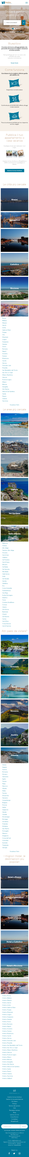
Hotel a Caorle (6, 1036)
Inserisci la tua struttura (14, 1097)
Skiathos (4, 597)
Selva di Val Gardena (8, 391)
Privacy (14, 1103)
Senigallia (5, 387)
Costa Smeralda (7, 588)
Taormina (5, 401)
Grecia (4, 765)
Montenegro (6, 817)
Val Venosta (5, 569)
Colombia (5, 840)
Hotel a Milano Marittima (9, 1050)
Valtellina (5, 583)
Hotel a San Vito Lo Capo (10, 1047)
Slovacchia (5, 795)
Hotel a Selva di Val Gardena (10, 1066)
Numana (5, 349)
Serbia (4, 807)
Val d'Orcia (5, 609)
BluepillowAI (14, 1121)
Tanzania (5, 798)
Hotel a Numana (7, 1024)
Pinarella (4, 368)
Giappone (5, 810)
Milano (4, 382)
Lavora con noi (14, 1115)
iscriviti (24, 1126)
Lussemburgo (6, 800)
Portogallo (5, 831)
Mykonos (5, 543)
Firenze (4, 356)
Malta (4, 791)
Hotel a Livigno (6, 1014)
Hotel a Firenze (6, 1031)
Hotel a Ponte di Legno (9, 1055)
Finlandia (5, 824)
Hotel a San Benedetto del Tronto (12, 1045)
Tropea (4, 332)
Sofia (3, 576)
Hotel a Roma (6, 995)
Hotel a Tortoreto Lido (9, 1040)
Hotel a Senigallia (7, 1062)
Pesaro (4, 396)
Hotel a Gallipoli (7, 1078)
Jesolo (4, 325)
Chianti (4, 614)
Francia (4, 769)
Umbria (4, 545)
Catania (4, 398)
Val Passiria (5, 616)
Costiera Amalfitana (8, 602)
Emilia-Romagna (7, 595)
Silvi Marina (5, 389)
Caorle (4, 361)
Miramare (5, 337)
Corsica (4, 605)
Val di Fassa (5, 562)
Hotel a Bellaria (6, 998)
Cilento (4, 607)
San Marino (5, 828)
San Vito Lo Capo (7, 372)
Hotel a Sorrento (7, 1029)
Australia (4, 843)
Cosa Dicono (14, 1117)
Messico (4, 833)
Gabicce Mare (6, 330)
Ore (3, 335)
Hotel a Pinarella (7, 1043)
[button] (9, 1153)
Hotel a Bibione (7, 1059)
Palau (4, 784)
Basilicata (5, 612)
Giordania (5, 821)
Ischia (4, 327)
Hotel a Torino (6, 1021)
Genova (4, 377)
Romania (5, 772)
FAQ (14, 1108)
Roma (4, 318)
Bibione (4, 384)
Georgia (4, 847)
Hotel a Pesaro (6, 1071)
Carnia (4, 619)
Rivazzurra (5, 358)
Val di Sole (5, 555)
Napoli (4, 351)
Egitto (4, 779)
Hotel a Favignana (7, 1017)
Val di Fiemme (6, 626)
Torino (4, 346)
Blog (14, 1112)
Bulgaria (4, 802)
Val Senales (5, 579)
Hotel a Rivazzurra (7, 1033)
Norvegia (5, 819)
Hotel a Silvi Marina (8, 1064)
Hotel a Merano (7, 1000)
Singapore (5, 836)
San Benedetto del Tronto (10, 370)
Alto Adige (5, 548)
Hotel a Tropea (6, 1010)
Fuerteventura (6, 590)
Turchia (4, 793)
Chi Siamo (14, 1101)
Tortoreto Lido (6, 365)
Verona (4, 363)
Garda (4, 394)
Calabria (4, 557)
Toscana (4, 553)
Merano (4, 323)
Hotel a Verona (6, 1038)
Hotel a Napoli (6, 1026)
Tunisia (4, 781)
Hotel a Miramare (7, 1012)
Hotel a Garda (6, 1069)
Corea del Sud (6, 838)
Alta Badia (5, 571)
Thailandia (5, 845)
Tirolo (4, 600)
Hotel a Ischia (6, 1005)
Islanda (4, 788)
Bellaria (4, 320)
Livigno (4, 339)
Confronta (8, 28)
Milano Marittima (7, 375)
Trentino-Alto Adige (8, 550)
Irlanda (4, 812)
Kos (3, 586)
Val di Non (5, 621)
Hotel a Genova (7, 1052)
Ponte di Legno (7, 379)
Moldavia (5, 826)
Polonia (4, 805)
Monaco (4, 774)
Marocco (5, 786)
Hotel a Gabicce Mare (8, 1007)
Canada (4, 814)
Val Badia (5, 567)
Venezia (4, 344)
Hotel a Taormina (7, 1076)
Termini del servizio (14, 1106)
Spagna (4, 767)
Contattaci (14, 1119)
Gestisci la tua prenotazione (14, 1099)
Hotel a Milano (6, 1057)
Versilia (4, 581)
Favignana (5, 342)
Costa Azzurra (6, 623)
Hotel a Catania (7, 1073)
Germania (5, 776)
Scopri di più (14, 63)
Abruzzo (4, 564)
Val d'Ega (5, 593)
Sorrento (5, 353)
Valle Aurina (5, 574)
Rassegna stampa (14, 1110)
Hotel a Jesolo (6, 1003)
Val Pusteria (5, 560)
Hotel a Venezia (7, 1019)
